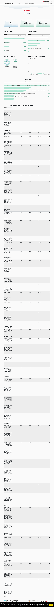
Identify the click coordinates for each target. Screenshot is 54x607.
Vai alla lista (11, 27)
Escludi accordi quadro (22, 35)
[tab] (5, 34)
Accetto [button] (51, 604)
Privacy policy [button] (39, 605)
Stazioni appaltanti (31, 3)
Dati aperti (51, 3)
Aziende (36, 3)
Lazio (29, 13)
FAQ (48, 3)
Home (19, 3)
